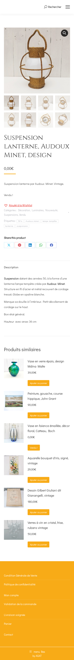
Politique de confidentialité (19, 584)
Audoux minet (32, 221)
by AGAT (37, 655)
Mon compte (11, 595)
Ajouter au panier (38, 383)
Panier (8, 624)
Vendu (22, 214)
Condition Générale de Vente (20, 575)
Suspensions (11, 214)
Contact (8, 634)
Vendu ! (33, 447)
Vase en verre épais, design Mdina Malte (46, 363)
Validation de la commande (20, 604)
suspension (22, 226)
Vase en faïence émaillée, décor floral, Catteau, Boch (49, 428)
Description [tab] (11, 267)
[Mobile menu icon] (67, 7)
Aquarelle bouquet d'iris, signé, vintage (48, 460)
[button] (64, 33)
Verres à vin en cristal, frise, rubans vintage (45, 525)
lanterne (9, 226)
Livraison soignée (14, 615)
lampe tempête (50, 221)
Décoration (24, 210)
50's (20, 221)
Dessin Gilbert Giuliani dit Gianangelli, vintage (44, 492)
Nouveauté (51, 210)
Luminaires (38, 210)
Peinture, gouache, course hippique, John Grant (45, 396)
